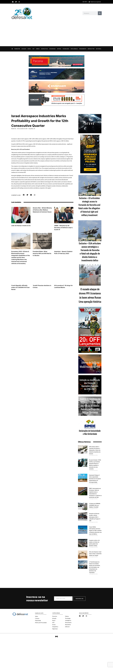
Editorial (98, 48)
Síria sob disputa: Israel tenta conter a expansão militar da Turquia (95, 553)
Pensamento (82, 48)
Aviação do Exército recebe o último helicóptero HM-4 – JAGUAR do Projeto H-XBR (94, 517)
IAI (34, 128)
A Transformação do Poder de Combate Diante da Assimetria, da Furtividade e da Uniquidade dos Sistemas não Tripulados (94, 567)
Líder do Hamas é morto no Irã (20, 225)
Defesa (59, 48)
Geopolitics (31, 128)
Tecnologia (66, 48)
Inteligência (74, 48)
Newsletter (91, 48)
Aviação (24, 48)
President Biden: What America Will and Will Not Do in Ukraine (42, 253)
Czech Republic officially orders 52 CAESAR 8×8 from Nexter (20, 287)
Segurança (52, 48)
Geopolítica (44, 48)
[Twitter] (16, 2)
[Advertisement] (56, 31)
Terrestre (17, 48)
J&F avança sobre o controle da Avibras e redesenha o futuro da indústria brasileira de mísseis (94, 450)
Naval (29, 48)
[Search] (100, 13)
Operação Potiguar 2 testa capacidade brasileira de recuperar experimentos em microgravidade (95, 478)
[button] (24, 195)
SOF (33, 48)
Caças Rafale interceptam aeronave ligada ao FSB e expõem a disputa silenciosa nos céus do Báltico (95, 530)
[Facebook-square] (12, 2)
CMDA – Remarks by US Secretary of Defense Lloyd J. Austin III (63, 227)
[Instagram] (19, 2)
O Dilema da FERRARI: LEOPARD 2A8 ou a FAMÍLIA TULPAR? (94, 505)
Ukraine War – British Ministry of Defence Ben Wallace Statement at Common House (42, 210)
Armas (38, 48)
